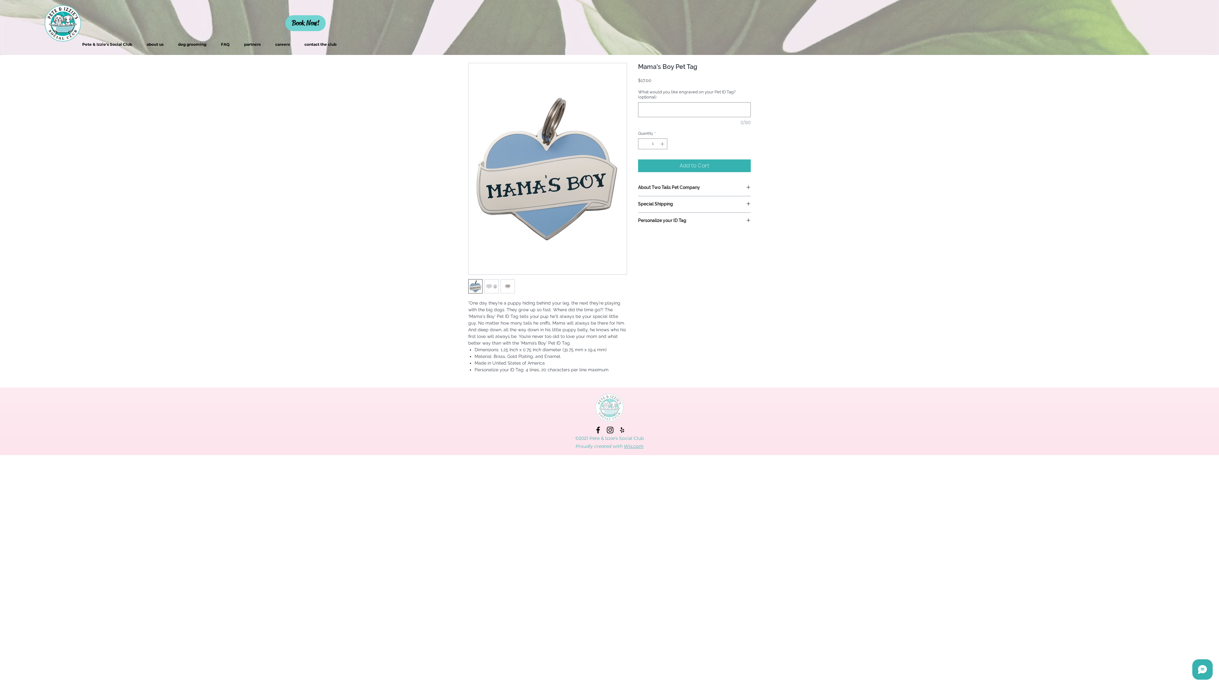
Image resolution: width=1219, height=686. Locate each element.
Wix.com (633, 446)
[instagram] (610, 430)
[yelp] (622, 430)
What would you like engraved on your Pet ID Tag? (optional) (687, 94)
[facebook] (598, 430)
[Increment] (662, 144)
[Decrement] (642, 144)
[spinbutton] (652, 144)
